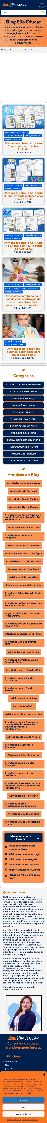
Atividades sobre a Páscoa (23, 527)
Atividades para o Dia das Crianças (19, 764)
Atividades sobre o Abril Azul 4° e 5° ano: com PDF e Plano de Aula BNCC (23, 245)
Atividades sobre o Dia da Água (23, 553)
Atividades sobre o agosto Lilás (23, 714)
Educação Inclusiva (33, 136)
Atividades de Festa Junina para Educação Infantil (23, 604)
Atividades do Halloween (23, 795)
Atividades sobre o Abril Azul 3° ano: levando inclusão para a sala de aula (23, 196)
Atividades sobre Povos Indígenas (18, 536)
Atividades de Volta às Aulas (23, 483)
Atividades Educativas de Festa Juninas (23, 594)
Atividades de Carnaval (23, 491)
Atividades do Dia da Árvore (23, 737)
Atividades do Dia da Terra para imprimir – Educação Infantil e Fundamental (23, 517)
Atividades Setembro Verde (23, 755)
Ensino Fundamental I (13, 139)
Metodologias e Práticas (15, 345)
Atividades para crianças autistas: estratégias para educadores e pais (23, 351)
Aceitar (23, 1100)
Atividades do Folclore (23, 698)
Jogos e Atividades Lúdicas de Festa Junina (22, 614)
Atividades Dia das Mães (23, 577)
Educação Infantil (12, 288)
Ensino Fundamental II (13, 292)
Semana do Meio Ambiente (23, 569)
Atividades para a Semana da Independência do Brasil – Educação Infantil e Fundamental (21, 725)
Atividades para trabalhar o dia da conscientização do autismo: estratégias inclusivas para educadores (23, 300)
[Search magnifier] (43, 12)
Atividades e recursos (14, 136)
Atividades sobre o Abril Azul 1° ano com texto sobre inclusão (23, 146)
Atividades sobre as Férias (23, 652)
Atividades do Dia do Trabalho (23, 561)
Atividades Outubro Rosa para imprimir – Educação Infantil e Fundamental (22, 785)
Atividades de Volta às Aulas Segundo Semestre (21, 661)
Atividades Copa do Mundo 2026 (20, 642)
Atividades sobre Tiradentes (23, 545)
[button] (43, 1074)
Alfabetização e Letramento (16, 132)
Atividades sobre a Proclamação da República (20, 804)
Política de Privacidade (30, 1120)
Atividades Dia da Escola (23, 507)
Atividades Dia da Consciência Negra (22, 822)
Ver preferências (23, 1114)
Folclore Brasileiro (23, 706)
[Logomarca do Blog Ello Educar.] (14, 5)
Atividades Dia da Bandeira (23, 814)
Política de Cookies (14, 1120)
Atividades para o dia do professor (19, 774)
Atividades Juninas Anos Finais (23, 634)
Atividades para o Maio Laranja (23, 585)
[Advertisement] (23, 77)
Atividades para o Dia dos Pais (23, 670)
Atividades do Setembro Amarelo (19, 745)
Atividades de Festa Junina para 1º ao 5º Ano (23, 624)
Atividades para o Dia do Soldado (19, 689)
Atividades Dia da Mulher (23, 499)
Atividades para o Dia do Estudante (19, 679)
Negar (23, 1107)
